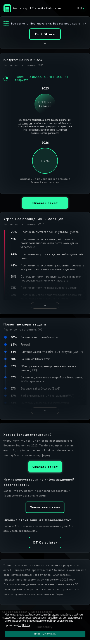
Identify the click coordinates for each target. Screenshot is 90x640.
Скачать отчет (45, 203)
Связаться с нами (45, 507)
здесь (24, 624)
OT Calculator (45, 542)
